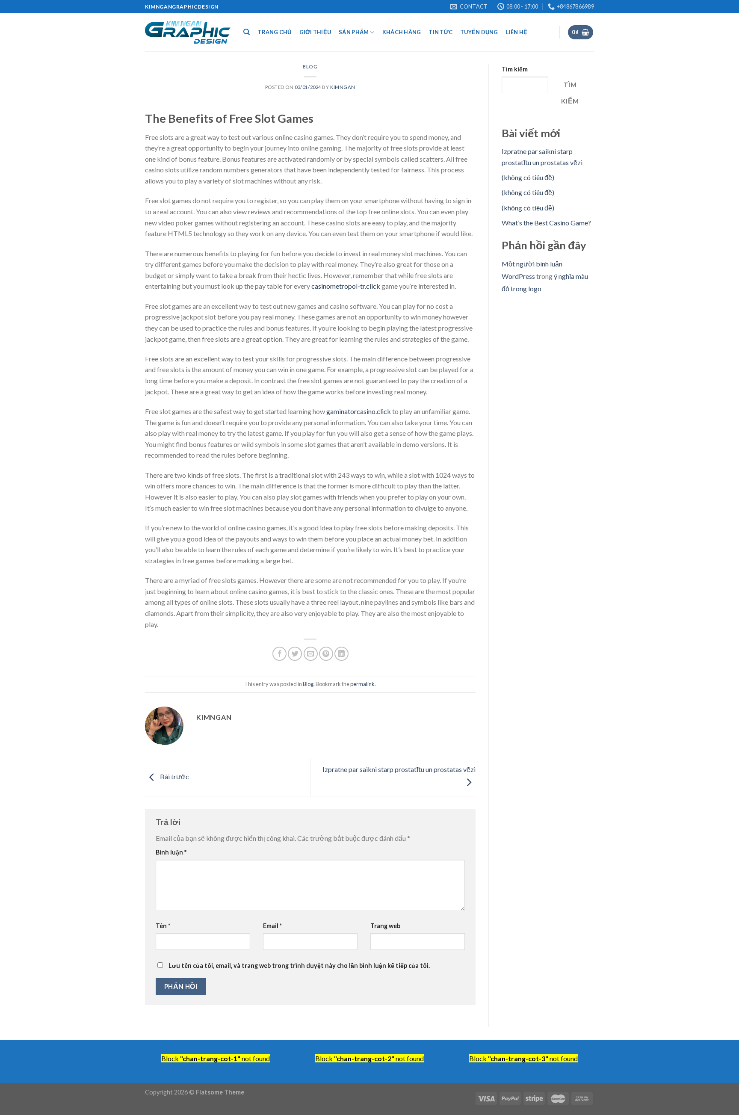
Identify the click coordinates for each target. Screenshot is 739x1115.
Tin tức (440, 32)
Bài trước (174, 776)
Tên (163, 925)
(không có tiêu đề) (528, 177)
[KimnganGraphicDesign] (188, 32)
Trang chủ (274, 32)
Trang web (385, 925)
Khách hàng (401, 32)
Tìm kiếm (515, 69)
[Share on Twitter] (295, 654)
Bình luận (171, 852)
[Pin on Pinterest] (326, 654)
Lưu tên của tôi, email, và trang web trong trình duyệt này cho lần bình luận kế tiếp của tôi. (299, 965)
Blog (310, 66)
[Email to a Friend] (311, 654)
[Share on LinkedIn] (341, 654)
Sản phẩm (354, 32)
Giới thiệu (315, 32)
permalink (362, 683)
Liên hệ (517, 32)
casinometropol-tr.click (345, 286)
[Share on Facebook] (279, 654)
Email (272, 925)
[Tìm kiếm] (246, 32)
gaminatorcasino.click (358, 411)
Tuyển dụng (479, 32)
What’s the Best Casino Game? (546, 223)
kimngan (342, 87)
